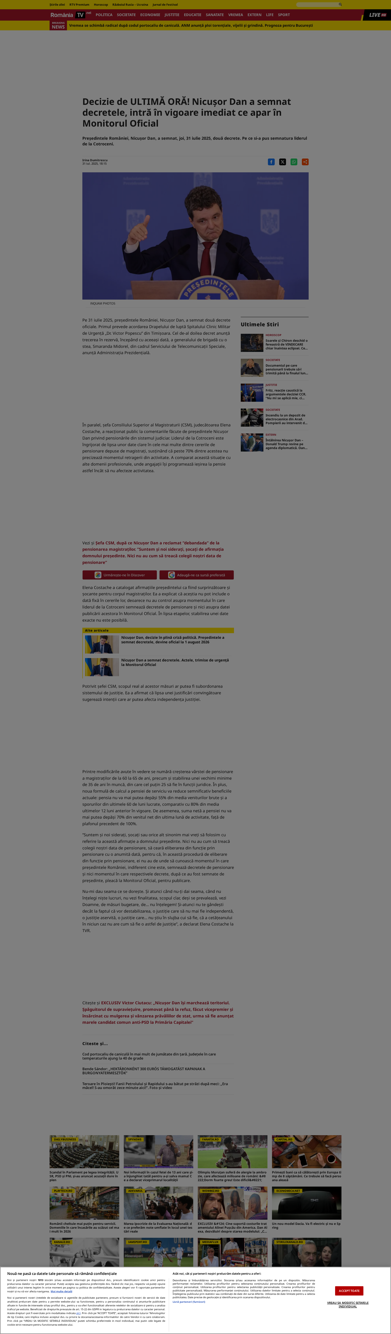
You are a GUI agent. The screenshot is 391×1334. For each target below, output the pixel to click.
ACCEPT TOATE (349, 1291)
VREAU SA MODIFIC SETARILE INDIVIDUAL (348, 1304)
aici (78, 1313)
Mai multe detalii (61, 1291)
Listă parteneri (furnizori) (189, 1301)
